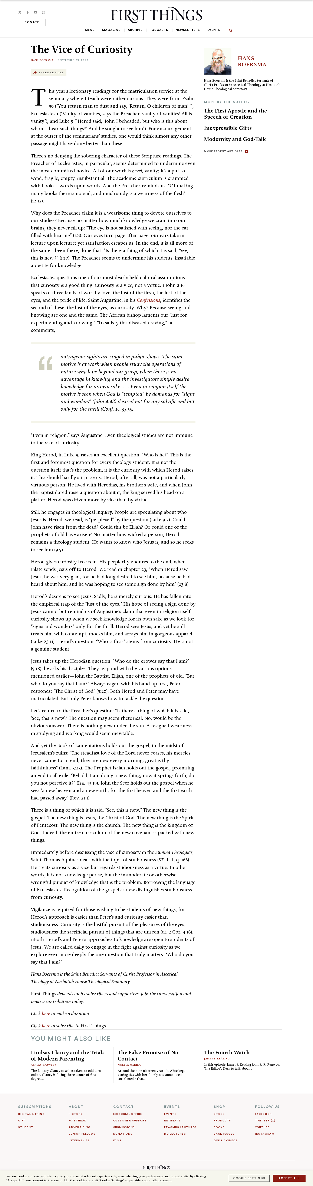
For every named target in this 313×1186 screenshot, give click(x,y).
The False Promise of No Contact (148, 1055)
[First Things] (156, 15)
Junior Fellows (82, 1134)
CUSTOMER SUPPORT (130, 1120)
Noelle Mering (130, 1064)
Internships (79, 1140)
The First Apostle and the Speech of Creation (235, 113)
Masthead (78, 1120)
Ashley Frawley (43, 1064)
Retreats (172, 1120)
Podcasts (159, 30)
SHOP (219, 1106)
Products (222, 1120)
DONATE (31, 22)
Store (219, 1114)
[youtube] (35, 12)
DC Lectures (175, 1134)
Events (213, 30)
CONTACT (123, 1106)
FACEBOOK (263, 1114)
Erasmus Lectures (180, 1127)
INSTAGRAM (264, 1134)
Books (219, 1127)
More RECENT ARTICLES (223, 151)
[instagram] (43, 12)
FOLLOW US (267, 1106)
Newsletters (188, 30)
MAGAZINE (111, 30)
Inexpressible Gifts (228, 127)
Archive (135, 30)
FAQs (117, 1140)
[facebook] (27, 12)
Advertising (79, 1127)
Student (25, 1127)
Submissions (124, 1127)
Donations (123, 1134)
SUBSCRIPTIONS (35, 1106)
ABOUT (76, 1106)
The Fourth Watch (227, 1052)
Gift (22, 1120)
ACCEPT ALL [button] (289, 1178)
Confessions (148, 300)
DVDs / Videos (226, 1140)
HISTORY (76, 1114)
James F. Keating (217, 1058)
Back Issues (224, 1134)
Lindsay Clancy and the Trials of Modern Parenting (68, 1055)
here (46, 1013)
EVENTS (172, 1106)
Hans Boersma (42, 60)
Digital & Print (31, 1114)
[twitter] (20, 12)
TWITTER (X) (265, 1120)
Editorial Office (127, 1114)
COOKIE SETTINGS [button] (249, 1178)
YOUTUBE (262, 1127)
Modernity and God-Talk (235, 139)
